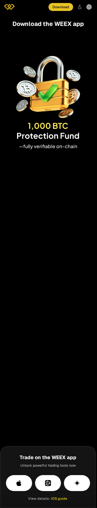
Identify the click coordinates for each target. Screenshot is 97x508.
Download (60, 7)
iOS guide (59, 498)
